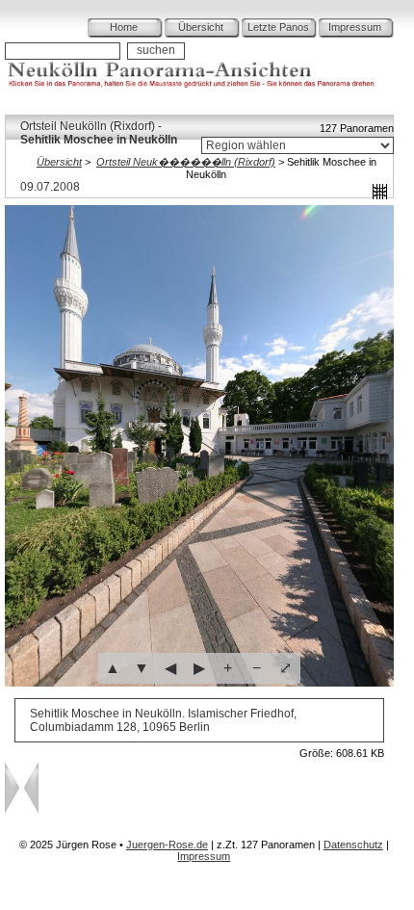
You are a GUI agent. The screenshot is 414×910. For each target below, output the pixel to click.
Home (124, 27)
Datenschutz (353, 844)
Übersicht (200, 27)
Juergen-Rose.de (167, 844)
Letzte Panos (278, 27)
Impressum (354, 27)
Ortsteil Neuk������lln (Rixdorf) (185, 162)
